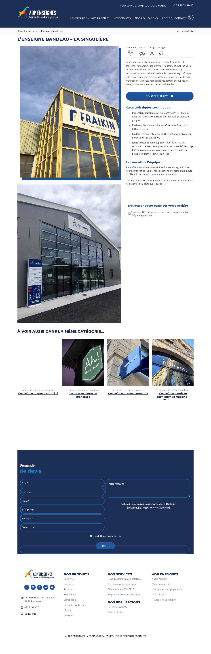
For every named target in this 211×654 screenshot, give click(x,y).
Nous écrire (30, 613)
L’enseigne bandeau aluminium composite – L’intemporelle (173, 397)
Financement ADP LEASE (121, 589)
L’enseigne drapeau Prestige (128, 393)
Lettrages (69, 583)
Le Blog (167, 18)
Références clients (117, 606)
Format (142, 47)
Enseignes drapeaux (44, 390)
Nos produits (100, 18)
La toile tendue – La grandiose (83, 395)
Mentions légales (97, 636)
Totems (68, 589)
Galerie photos (116, 612)
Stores (67, 610)
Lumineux (131, 47)
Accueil (21, 30)
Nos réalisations (146, 18)
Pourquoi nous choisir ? (164, 599)
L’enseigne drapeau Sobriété (38, 393)
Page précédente (185, 30)
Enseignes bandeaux (51, 30)
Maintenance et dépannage (122, 583)
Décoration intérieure (75, 604)
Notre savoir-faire (161, 583)
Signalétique (70, 594)
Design (152, 47)
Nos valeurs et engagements (167, 589)
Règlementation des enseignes (124, 594)
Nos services (122, 18)
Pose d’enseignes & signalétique (124, 578)
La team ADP (158, 594)
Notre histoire (159, 578)
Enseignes (33, 30)
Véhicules (69, 615)
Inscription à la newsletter (107, 536)
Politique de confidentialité (128, 636)
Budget (162, 47)
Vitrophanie (70, 599)
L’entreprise (78, 18)
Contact (180, 18)
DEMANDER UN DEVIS (157, 96)
